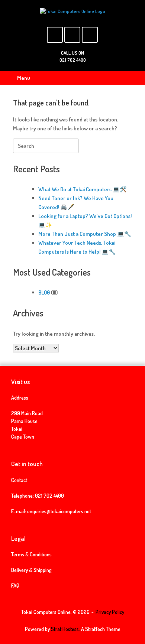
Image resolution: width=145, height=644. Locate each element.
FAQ (15, 585)
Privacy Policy (110, 612)
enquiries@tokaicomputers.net (59, 511)
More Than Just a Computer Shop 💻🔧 (84, 233)
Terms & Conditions (31, 554)
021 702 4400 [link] (49, 495)
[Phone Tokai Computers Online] (90, 35)
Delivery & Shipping (31, 570)
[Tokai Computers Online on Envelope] (72, 35)
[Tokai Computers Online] (72, 11)
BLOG (44, 292)
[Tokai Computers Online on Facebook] (55, 35)
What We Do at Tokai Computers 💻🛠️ (82, 189)
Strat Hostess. (65, 629)
